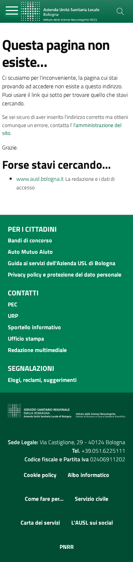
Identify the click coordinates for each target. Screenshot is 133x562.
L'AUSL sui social (92, 522)
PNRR (67, 546)
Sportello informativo (34, 327)
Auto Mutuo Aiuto (30, 251)
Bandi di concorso (30, 240)
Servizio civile (91, 498)
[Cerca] (120, 11)
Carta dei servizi (40, 522)
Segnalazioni (31, 368)
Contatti (23, 292)
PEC (12, 304)
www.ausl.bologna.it (40, 178)
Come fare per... (44, 498)
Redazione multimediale (37, 350)
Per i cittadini (32, 229)
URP (13, 315)
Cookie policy (40, 475)
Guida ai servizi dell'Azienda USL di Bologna (61, 263)
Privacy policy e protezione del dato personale (64, 274)
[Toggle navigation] (12, 11)
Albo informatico (88, 475)
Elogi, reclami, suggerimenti (42, 379)
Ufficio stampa (26, 338)
